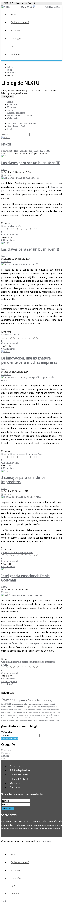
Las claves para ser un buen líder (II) (30, 163)
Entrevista (53, 718)
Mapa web (15, 783)
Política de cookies (19, 774)
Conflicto (37, 718)
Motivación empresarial (19, 712)
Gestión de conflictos (25, 720)
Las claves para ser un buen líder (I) (30, 249)
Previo (4, 681)
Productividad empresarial (9, 715)
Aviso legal (15, 766)
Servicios (15, 30)
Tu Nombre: (7, 732)
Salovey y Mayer (6, 718)
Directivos (4, 709)
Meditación (4, 720)
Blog (12, 45)
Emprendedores (17, 454)
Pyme (49, 709)
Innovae (46, 841)
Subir (3, 901)
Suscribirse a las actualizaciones (16, 150)
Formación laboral (15, 709)
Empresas (6, 175)
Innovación (31, 454)
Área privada (16, 787)
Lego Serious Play (33, 707)
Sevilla (35, 720)
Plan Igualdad (45, 718)
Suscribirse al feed (41, 150)
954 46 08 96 (26, 7)
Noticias (5, 755)
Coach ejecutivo (50, 704)
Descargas (15, 38)
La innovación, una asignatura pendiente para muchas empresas (29, 360)
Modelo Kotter (41, 709)
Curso (17, 720)
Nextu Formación (29, 709)
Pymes (40, 454)
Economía (52, 720)
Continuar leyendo (10, 234)
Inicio (13, 14)
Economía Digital (43, 720)
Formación (6, 592)
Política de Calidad (19, 779)
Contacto (15, 54)
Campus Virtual (52, 6)
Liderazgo (16, 226)
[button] (10, 129)
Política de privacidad (20, 770)
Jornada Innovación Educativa (50, 715)
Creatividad (29, 718)
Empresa (5, 334)
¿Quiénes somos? (19, 22)
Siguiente (12, 681)
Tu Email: (6, 735)
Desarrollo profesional (22, 661)
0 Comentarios (8, 240)
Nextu (6, 144)
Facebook (15, 718)
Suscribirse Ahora (9, 738)
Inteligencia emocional (44, 661)
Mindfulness (6, 707)
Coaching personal (34, 715)
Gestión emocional (46, 712)
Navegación (7, 96)
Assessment (22, 718)
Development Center (34, 712)
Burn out (11, 720)
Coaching (6, 661)
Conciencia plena (23, 715)
